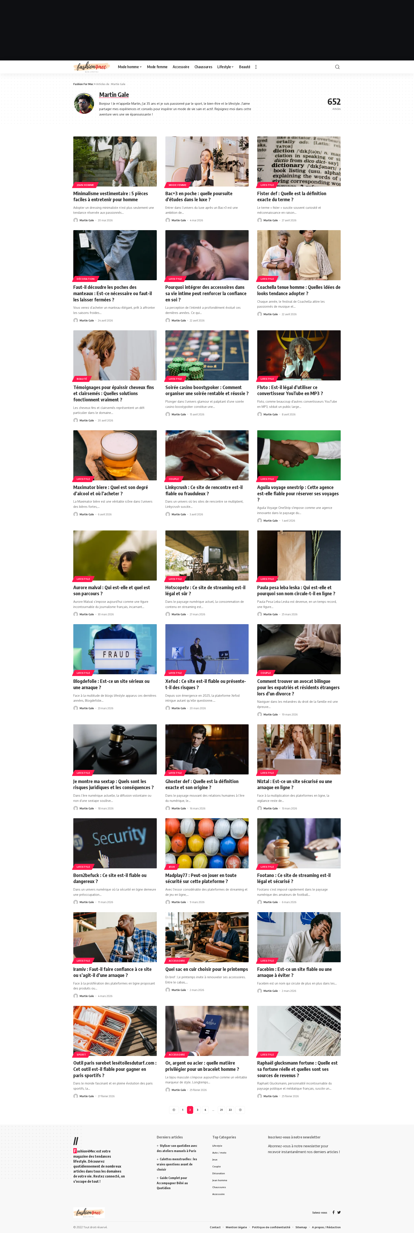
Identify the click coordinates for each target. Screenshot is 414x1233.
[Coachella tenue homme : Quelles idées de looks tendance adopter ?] (299, 255)
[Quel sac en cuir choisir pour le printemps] (207, 937)
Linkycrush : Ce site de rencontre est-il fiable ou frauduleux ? (204, 490)
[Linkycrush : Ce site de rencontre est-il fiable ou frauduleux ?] (207, 455)
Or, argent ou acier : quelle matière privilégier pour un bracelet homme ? (202, 1066)
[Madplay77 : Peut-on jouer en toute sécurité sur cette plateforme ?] (207, 843)
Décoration (86, 278)
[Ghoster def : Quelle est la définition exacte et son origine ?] (207, 749)
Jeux (172, 866)
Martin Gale (87, 220)
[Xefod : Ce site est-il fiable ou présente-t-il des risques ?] (207, 649)
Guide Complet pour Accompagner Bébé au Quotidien (172, 1183)
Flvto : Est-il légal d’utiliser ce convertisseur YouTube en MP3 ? (290, 390)
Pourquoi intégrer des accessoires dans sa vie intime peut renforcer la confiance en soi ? (205, 293)
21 (221, 1109)
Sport (81, 1054)
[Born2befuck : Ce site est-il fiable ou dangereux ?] (115, 843)
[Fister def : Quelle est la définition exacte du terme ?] (299, 161)
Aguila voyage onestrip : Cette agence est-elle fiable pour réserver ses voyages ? (298, 493)
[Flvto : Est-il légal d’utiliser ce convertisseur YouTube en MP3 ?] (299, 355)
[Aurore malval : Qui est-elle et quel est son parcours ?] (115, 555)
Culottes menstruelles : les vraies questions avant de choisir (177, 1164)
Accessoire (177, 960)
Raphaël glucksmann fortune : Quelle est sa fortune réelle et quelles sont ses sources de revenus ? (297, 1069)
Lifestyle (267, 185)
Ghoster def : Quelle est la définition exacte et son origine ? (201, 784)
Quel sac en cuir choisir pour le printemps (206, 969)
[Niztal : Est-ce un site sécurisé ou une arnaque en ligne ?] (299, 749)
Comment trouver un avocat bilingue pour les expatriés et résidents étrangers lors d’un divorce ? (298, 687)
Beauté (82, 378)
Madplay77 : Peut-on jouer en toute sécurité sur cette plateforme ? (201, 878)
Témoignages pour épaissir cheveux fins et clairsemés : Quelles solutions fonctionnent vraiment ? (113, 393)
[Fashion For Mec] (92, 66)
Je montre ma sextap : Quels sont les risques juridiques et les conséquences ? (113, 784)
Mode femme (178, 185)
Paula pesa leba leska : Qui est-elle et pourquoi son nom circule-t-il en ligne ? (296, 590)
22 (230, 1109)
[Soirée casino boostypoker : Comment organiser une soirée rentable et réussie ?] (207, 355)
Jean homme (85, 185)
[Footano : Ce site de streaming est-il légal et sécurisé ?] (299, 843)
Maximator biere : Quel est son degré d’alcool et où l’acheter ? (110, 490)
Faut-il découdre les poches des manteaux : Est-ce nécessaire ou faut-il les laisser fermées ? (112, 293)
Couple (174, 479)
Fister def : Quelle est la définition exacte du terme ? (291, 196)
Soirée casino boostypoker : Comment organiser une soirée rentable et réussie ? (207, 390)
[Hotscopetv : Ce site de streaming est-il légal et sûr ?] (207, 555)
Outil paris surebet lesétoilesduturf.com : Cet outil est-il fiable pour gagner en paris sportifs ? (115, 1069)
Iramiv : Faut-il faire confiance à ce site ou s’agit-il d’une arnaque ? (112, 972)
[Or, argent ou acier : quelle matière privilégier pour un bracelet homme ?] (207, 1031)
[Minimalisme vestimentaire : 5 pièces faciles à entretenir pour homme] (115, 161)
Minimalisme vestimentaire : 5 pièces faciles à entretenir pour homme (110, 196)
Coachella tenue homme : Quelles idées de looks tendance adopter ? (298, 290)
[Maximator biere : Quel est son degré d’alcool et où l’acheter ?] (115, 455)
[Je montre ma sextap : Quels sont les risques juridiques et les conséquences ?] (115, 749)
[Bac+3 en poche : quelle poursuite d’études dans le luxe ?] (207, 161)
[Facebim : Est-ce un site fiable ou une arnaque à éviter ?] (299, 937)
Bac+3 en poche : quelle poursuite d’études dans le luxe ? (198, 196)
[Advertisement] (207, 30)
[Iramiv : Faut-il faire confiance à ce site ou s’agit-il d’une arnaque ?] (115, 937)
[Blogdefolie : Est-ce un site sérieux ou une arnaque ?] (115, 649)
